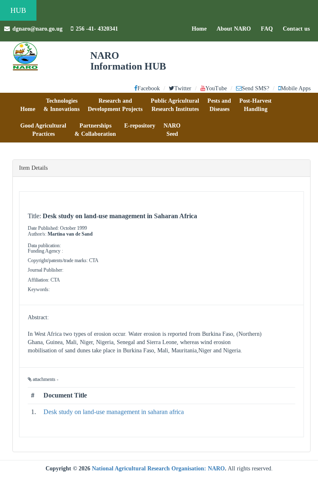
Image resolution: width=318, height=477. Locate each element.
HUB (18, 10)
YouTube (216, 88)
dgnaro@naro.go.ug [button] (37, 29)
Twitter (182, 88)
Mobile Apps (296, 88)
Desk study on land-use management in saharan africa (113, 411)
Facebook (148, 88)
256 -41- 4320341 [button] (97, 29)
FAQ (269, 28)
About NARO (234, 29)
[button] (27, 105)
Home (201, 28)
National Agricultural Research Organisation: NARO (158, 468)
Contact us (298, 28)
